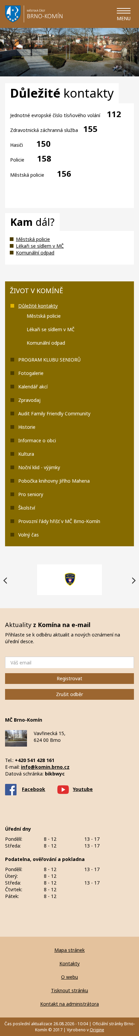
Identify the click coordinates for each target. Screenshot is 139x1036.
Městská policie (33, 239)
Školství (26, 508)
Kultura (26, 454)
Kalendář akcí (33, 386)
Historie (26, 427)
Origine (97, 1030)
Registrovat (69, 678)
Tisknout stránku (69, 990)
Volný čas (28, 534)
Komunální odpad (35, 252)
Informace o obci (37, 440)
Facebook (33, 789)
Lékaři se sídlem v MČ (40, 246)
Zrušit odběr (69, 694)
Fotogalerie (31, 373)
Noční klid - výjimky (39, 467)
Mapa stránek (69, 950)
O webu (69, 977)
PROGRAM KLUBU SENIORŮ (49, 359)
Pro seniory (30, 494)
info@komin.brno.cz (45, 767)
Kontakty (69, 963)
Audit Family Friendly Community (54, 413)
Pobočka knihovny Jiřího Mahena (54, 481)
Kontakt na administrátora (69, 1004)
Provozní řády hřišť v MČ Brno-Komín (59, 521)
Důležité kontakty (38, 306)
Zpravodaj (29, 400)
